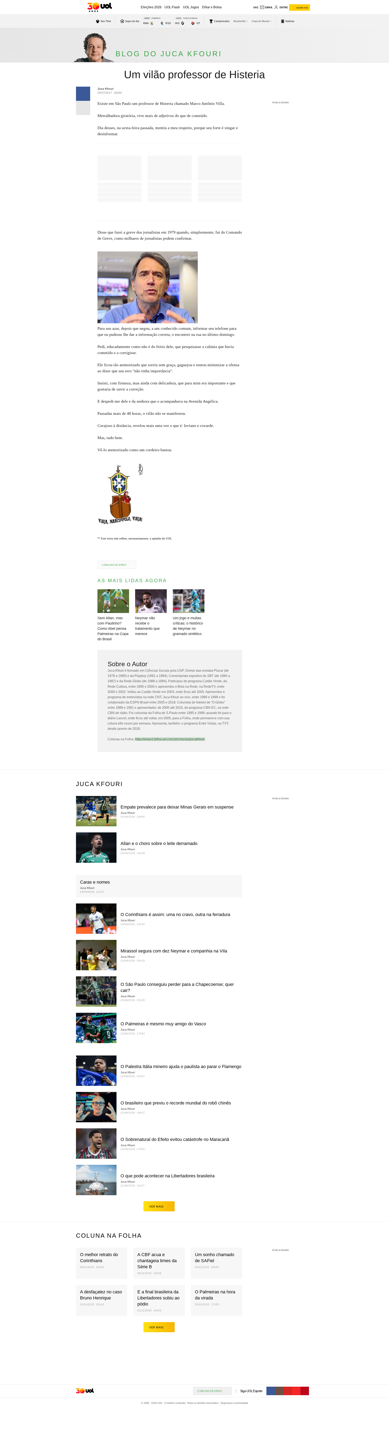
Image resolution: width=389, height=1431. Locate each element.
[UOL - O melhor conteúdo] (99, 7)
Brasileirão (240, 21)
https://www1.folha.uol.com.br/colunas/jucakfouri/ (170, 739)
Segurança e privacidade (233, 1403)
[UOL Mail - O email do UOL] (266, 7)
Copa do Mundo (260, 21)
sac (256, 7)
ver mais (156, 1206)
